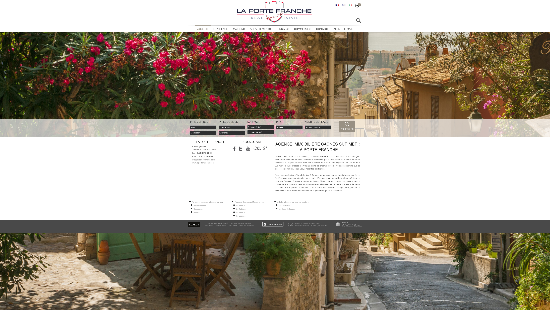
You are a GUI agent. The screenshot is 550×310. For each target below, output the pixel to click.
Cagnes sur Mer (294, 162)
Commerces (300, 29)
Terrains (282, 29)
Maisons (242, 29)
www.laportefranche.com (203, 163)
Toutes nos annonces (246, 225)
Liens (230, 225)
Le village (226, 29)
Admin (235, 225)
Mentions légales (220, 225)
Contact (317, 29)
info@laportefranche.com (203, 160)
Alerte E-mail (336, 29)
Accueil (210, 29)
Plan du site (209, 225)
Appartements (261, 29)
